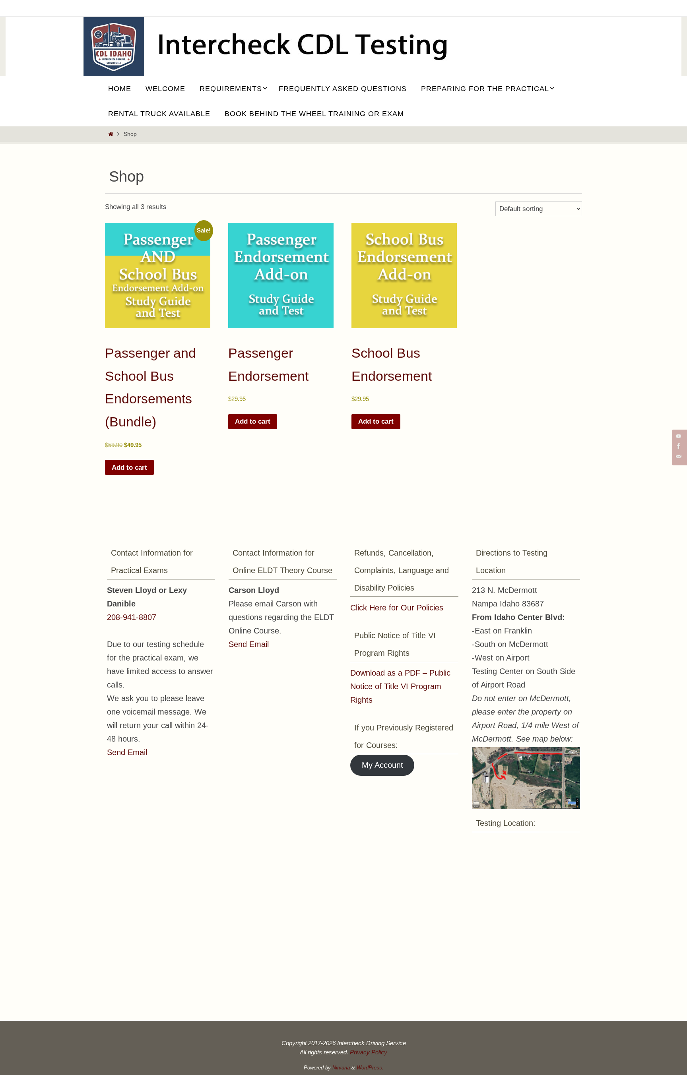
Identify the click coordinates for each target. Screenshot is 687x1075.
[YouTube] (678, 436)
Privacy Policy (368, 1052)
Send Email (127, 752)
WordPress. (370, 1068)
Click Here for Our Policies (396, 607)
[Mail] (678, 456)
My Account (382, 765)
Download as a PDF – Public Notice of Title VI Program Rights (400, 686)
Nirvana (341, 1068)
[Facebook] (678, 446)
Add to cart (129, 467)
